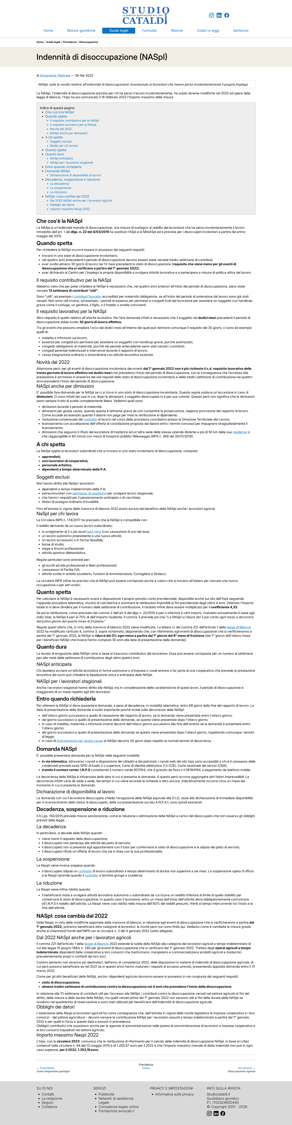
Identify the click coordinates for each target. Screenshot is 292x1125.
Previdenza (70, 42)
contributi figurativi (88, 296)
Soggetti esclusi (61, 141)
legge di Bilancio (239, 627)
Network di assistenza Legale (116, 1100)
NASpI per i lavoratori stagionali (71, 162)
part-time (94, 532)
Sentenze (241, 30)
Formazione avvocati (115, 1111)
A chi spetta (54, 137)
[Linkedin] (219, 15)
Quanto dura (54, 154)
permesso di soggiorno (89, 493)
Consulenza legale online (119, 1107)
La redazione (52, 1098)
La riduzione (58, 192)
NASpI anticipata (61, 158)
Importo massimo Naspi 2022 (70, 209)
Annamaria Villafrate (55, 75)
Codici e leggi (208, 30)
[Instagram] (211, 15)
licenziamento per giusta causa (80, 741)
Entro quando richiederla (63, 167)
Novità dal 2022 (61, 129)
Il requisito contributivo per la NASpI (74, 120)
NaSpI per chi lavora (64, 145)
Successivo (245, 1068)
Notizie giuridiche (81, 30)
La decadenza (59, 183)
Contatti (48, 1094)
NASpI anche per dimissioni (68, 133)
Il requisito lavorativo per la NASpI (73, 124)
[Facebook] (226, 15)
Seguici (48, 1102)
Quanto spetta (55, 150)
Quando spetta (56, 116)
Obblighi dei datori (62, 204)
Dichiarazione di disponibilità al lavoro (75, 175)
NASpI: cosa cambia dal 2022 (67, 196)
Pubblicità (106, 1094)
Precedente (47, 1068)
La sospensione (60, 188)
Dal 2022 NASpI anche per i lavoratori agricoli (81, 200)
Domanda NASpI (57, 171)
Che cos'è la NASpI (59, 112)
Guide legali (118, 30)
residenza (240, 432)
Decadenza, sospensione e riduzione (72, 179)
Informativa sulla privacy (174, 1094)
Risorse (177, 30)
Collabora (49, 1107)
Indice (146, 1068)
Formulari (149, 30)
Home (48, 30)
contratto (90, 419)
